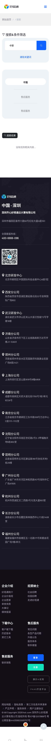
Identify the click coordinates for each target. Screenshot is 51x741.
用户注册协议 (36, 708)
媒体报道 (6, 611)
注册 (35, 667)
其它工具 (6, 637)
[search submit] (41, 45)
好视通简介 (7, 592)
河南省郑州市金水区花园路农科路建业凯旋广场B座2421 (26, 360)
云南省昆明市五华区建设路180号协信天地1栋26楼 (26, 460)
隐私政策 (18, 704)
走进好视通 (33, 600)
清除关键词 (25, 57)
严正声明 (9, 708)
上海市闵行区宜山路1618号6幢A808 (22, 379)
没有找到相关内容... (26, 147)
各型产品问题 (34, 633)
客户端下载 (7, 629)
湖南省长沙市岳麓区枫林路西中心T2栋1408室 (27, 519)
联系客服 (32, 645)
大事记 (5, 608)
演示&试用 (38, 679)
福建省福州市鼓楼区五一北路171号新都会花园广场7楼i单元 (27, 540)
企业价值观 (7, 596)
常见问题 (32, 629)
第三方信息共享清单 (36, 704)
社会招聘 (32, 592)
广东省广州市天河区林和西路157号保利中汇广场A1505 (27, 481)
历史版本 (6, 633)
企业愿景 (6, 600)
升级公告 (32, 637)
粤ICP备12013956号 (36, 716)
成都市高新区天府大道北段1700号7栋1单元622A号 (26, 398)
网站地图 (6, 704)
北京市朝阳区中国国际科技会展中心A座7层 (26, 279)
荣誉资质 (6, 604)
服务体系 (32, 641)
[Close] (43, 726)
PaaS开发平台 (38, 689)
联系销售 (6, 662)
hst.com (27, 712)
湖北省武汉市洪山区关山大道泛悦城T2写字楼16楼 (27, 319)
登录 (35, 657)
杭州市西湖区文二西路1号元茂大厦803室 (25, 500)
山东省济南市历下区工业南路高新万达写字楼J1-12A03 (26, 339)
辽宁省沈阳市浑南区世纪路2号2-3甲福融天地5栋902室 (26, 440)
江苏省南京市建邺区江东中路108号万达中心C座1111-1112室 (27, 419)
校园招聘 (32, 596)
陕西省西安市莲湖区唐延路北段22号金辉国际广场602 (26, 298)
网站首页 (6, 19)
